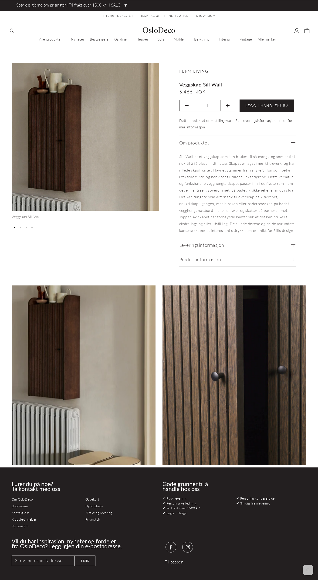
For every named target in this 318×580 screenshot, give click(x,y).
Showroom (20, 506)
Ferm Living (194, 71)
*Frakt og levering (98, 513)
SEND (85, 560)
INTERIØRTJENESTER (117, 15)
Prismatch (92, 519)
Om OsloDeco (22, 499)
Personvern (20, 526)
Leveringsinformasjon (201, 245)
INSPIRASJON (151, 15)
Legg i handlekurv (266, 105)
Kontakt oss (21, 513)
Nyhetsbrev (94, 506)
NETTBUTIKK (178, 15)
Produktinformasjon (200, 259)
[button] (12, 31)
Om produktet (194, 142)
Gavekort (92, 499)
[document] (85, 143)
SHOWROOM (206, 15)
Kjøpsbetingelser (24, 519)
